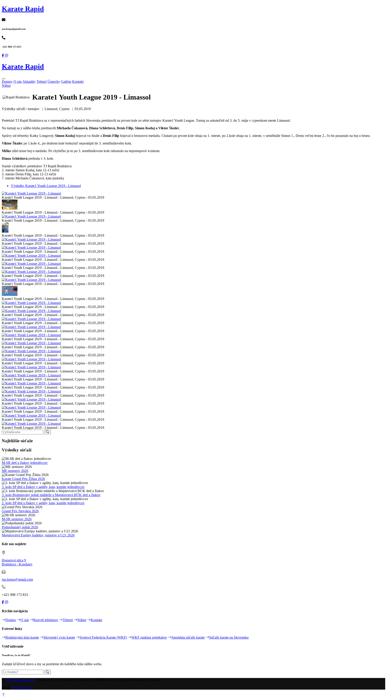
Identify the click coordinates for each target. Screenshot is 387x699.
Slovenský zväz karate (59, 637)
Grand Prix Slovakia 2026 (20, 511)
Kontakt (78, 81)
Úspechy (53, 81)
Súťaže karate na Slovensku (229, 637)
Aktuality (29, 81)
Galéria (66, 81)
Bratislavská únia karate (22, 637)
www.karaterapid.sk (19, 680)
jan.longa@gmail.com (17, 579)
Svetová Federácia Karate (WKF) (103, 637)
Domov (7, 81)
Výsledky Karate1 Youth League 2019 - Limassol (46, 186)
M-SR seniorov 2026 (17, 519)
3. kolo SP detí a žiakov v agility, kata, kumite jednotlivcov (43, 487)
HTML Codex (21, 687)
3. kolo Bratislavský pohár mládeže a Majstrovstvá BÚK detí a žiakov (51, 495)
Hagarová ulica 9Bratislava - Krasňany (17, 562)
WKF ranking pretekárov (149, 637)
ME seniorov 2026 (15, 471)
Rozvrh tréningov (45, 620)
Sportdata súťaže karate (188, 637)
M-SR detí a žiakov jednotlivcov (25, 463)
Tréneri (42, 81)
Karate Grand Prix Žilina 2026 (23, 479)
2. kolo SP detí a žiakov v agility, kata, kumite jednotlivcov (43, 503)
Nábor (6, 85)
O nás (17, 81)
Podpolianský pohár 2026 (20, 527)
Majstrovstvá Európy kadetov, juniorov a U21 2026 (38, 535)
